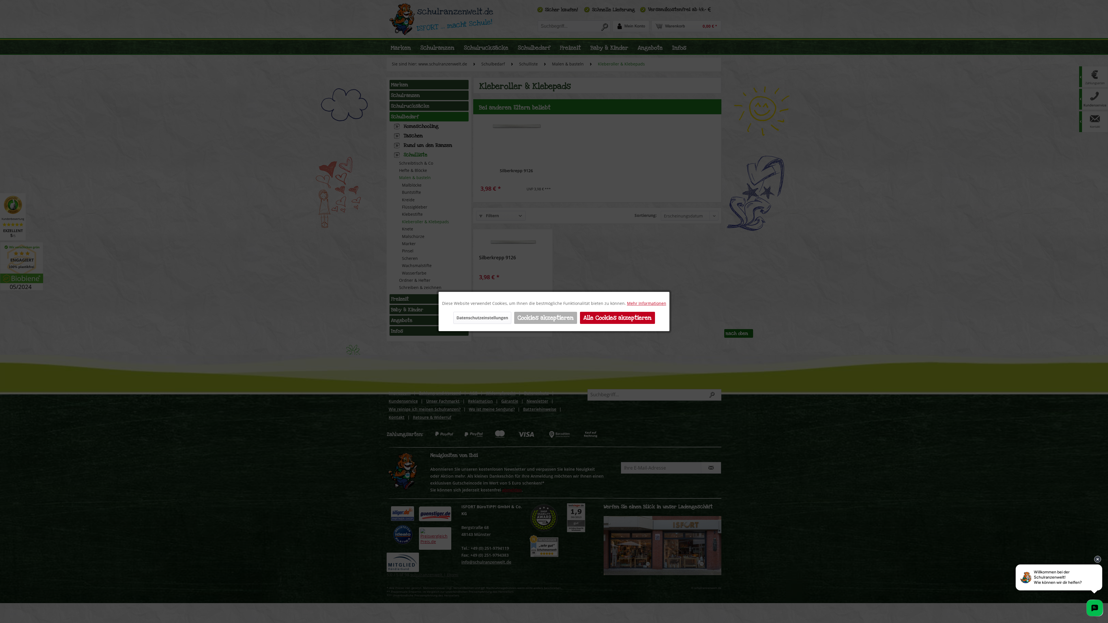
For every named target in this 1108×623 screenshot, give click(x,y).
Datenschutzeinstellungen (482, 317)
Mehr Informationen (646, 303)
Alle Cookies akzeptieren (617, 318)
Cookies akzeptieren (546, 318)
